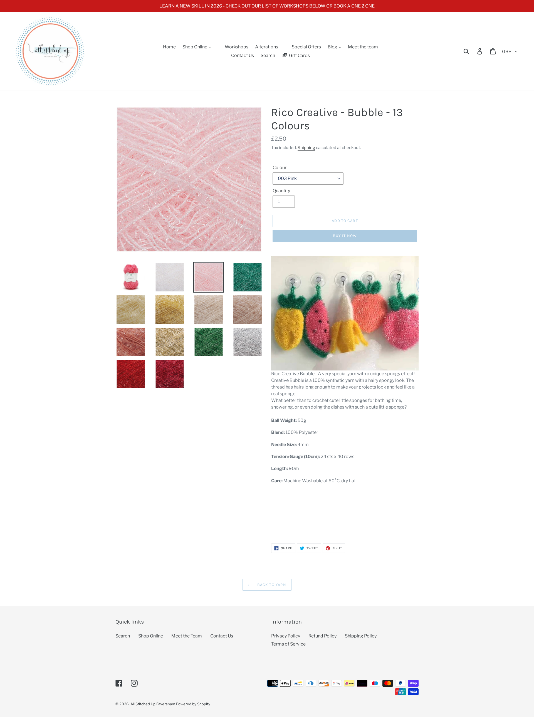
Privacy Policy (285, 636)
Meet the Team (186, 636)
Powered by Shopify (193, 704)
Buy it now (345, 235)
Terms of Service (288, 644)
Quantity (281, 190)
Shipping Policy (361, 636)
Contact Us (221, 636)
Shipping (306, 147)
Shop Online (150, 636)
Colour (279, 167)
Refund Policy (322, 636)
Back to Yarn (271, 584)
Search (122, 636)
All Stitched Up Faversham (152, 704)
